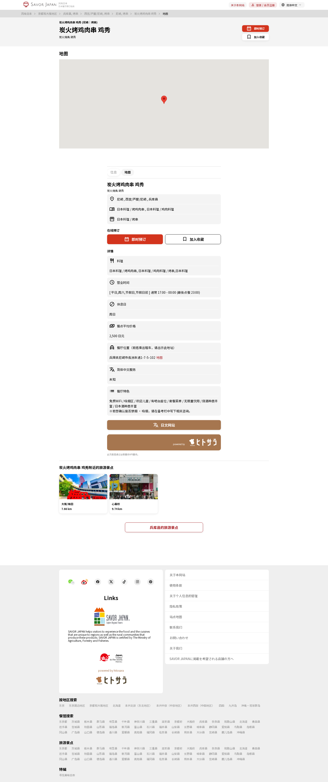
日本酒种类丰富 (126, 406)
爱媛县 (126, 732)
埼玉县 (113, 721)
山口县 (88, 732)
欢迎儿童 (142, 401)
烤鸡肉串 (138, 209)
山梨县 (176, 727)
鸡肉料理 (168, 209)
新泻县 (126, 727)
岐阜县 (201, 727)
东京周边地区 (77, 705)
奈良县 (216, 721)
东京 (61, 705)
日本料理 (123, 209)
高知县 (138, 732)
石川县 (151, 727)
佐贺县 (163, 732)
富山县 (138, 727)
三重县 (153, 721)
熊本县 (188, 732)
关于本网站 (237, 5)
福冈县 (151, 732)
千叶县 (126, 721)
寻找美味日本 (67, 775)
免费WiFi (115, 401)
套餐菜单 (175, 401)
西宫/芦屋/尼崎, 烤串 (97, 13)
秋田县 (88, 727)
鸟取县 (238, 727)
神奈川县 (139, 721)
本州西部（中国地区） (201, 705)
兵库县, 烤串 (71, 13)
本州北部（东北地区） (138, 705)
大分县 (201, 732)
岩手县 (63, 727)
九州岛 (233, 705)
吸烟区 (129, 401)
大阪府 (191, 721)
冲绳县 (241, 732)
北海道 (117, 705)
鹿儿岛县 (227, 732)
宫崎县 (213, 732)
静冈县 (213, 727)
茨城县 (76, 721)
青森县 (256, 721)
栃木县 (88, 721)
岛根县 (251, 727)
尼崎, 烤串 (122, 13)
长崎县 (176, 732)
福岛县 (113, 727)
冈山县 (63, 732)
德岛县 (101, 732)
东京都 (63, 721)
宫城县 (76, 727)
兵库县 (153, 199)
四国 (221, 705)
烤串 (135, 219)
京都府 (178, 721)
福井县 (163, 727)
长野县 (188, 727)
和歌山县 (229, 721)
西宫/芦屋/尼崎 (136, 199)
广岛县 (76, 732)
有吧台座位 (159, 401)
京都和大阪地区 (48, 13)
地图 (159, 357)
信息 (113, 172)
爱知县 (226, 727)
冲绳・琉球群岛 (250, 705)
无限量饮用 (192, 401)
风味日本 (27, 13)
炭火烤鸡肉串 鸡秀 (145, 13)
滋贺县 (166, 721)
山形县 (101, 727)
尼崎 (120, 199)
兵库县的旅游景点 (164, 527)
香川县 (113, 732)
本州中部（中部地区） (169, 705)
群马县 (101, 721)
